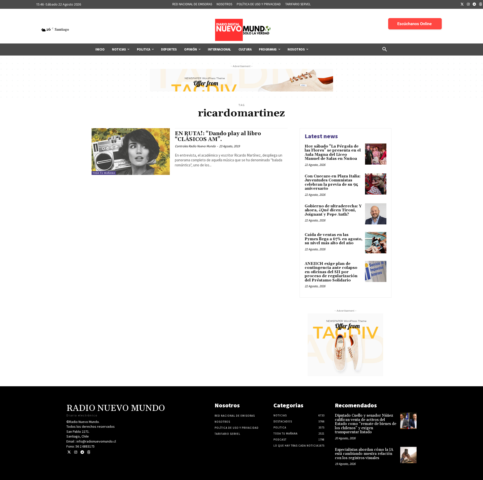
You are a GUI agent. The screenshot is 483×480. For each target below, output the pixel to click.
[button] (385, 49)
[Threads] (88, 452)
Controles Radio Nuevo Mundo (195, 146)
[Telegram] (474, 4)
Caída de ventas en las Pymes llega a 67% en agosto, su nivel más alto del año (334, 239)
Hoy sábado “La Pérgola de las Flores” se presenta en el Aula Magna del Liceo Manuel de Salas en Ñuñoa (333, 152)
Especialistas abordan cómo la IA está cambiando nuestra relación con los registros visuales (364, 453)
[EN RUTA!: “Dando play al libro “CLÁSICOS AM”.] (131, 151)
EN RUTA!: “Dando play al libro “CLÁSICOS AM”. (218, 136)
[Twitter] (462, 4)
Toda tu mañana (104, 173)
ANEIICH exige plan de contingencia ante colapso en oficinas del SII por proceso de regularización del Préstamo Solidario (331, 272)
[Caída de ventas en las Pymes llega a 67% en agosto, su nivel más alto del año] (375, 242)
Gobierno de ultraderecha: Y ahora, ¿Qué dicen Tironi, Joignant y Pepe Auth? (333, 210)
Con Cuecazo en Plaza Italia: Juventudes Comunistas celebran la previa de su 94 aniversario (332, 182)
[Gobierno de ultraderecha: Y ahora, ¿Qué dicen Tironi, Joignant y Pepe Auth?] (375, 214)
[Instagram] (468, 4)
